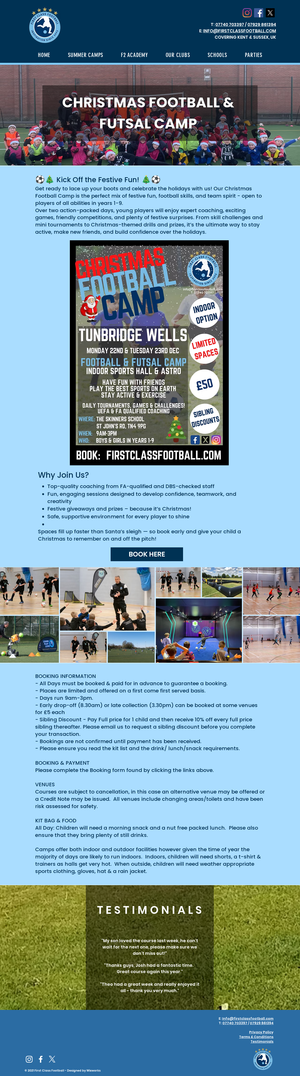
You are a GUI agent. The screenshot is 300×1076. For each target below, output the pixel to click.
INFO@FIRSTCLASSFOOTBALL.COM (239, 31)
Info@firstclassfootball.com (248, 1018)
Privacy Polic (260, 1032)
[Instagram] (247, 12)
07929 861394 (262, 24)
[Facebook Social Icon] (258, 12)
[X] (270, 12)
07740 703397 (229, 24)
